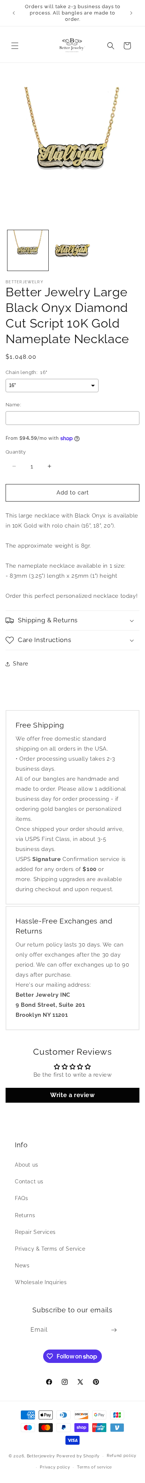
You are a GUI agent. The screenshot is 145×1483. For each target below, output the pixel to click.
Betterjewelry (41, 1456)
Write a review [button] (72, 1095)
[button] (15, 46)
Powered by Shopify (78, 1456)
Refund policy (121, 1455)
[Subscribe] (114, 1330)
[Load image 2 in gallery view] (72, 250)
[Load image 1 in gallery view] (27, 250)
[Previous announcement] (14, 13)
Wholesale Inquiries (41, 1282)
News (22, 1265)
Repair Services (35, 1232)
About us (26, 1165)
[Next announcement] (131, 13)
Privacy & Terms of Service (50, 1249)
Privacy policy (55, 1467)
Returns (25, 1215)
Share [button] (20, 664)
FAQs (21, 1198)
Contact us (29, 1181)
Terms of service (94, 1467)
